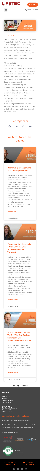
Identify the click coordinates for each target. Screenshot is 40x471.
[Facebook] (18, 469)
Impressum (29, 465)
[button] (5, 10)
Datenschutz (10, 465)
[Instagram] (26, 469)
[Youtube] (22, 469)
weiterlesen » (12, 211)
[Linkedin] (14, 469)
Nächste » (26, 386)
